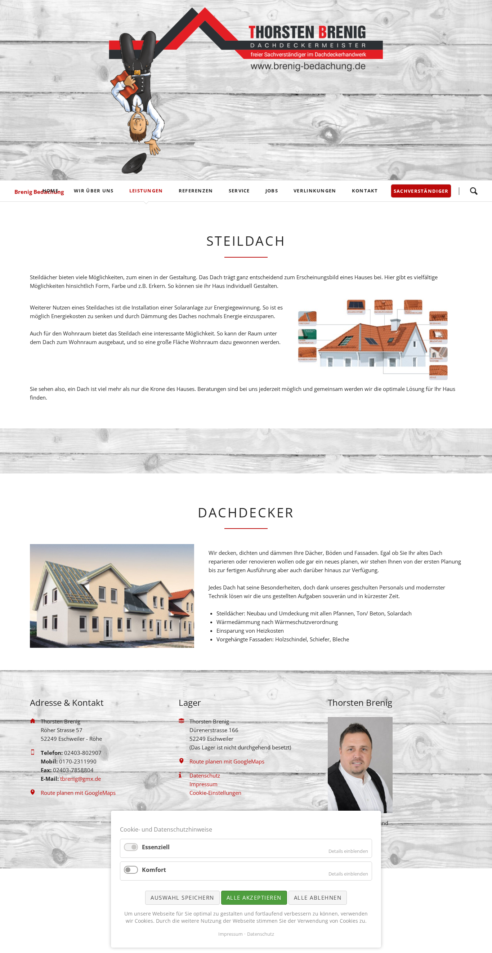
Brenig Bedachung (39, 191)
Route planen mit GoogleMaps (78, 792)
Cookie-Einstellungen (215, 792)
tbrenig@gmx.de (80, 778)
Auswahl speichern (182, 897)
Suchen (473, 191)
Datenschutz (260, 934)
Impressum (230, 934)
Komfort (154, 870)
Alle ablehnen (318, 897)
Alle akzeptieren (254, 897)
